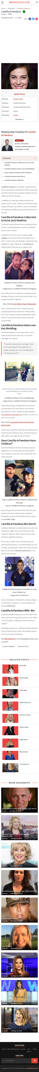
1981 (21, 99)
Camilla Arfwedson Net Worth (14, 176)
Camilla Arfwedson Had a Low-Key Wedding (19, 169)
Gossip (23, 1049)
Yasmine (19, 17)
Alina (5, 811)
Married (10, 1049)
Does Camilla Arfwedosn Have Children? (18, 173)
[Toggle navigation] (3, 2)
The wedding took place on (11, 415)
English (15, 115)
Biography (16, 1049)
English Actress (23, 646)
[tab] (19, 158)
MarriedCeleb (19, 2)
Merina (6, 838)
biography (11, 8)
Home (4, 1049)
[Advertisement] (19, 41)
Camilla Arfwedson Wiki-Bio (14, 180)
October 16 (16, 99)
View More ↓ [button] (19, 119)
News (35, 1049)
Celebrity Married (8, 646)
